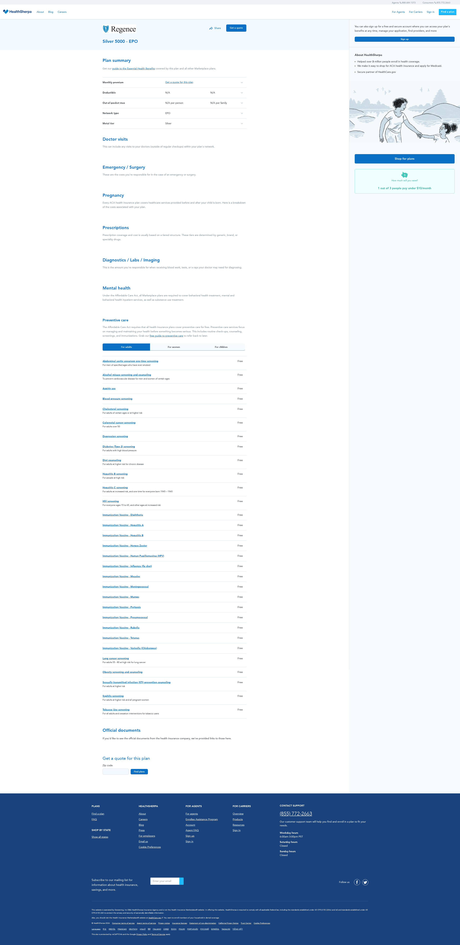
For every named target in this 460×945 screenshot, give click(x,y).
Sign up (405, 39)
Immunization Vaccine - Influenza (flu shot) (127, 566)
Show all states (100, 837)
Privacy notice (164, 923)
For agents (192, 813)
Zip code (108, 765)
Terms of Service (158, 934)
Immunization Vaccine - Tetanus (121, 637)
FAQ (94, 819)
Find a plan (447, 11)
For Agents (398, 11)
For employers (147, 835)
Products (238, 819)
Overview (238, 813)
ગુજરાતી (143, 929)
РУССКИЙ (204, 929)
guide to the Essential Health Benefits (133, 68)
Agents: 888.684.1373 (404, 2)
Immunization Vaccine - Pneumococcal (125, 617)
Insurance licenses (179, 923)
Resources (238, 824)
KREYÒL (112, 929)
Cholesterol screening (115, 409)
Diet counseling (112, 460)
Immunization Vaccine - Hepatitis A (123, 525)
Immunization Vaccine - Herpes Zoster (125, 545)
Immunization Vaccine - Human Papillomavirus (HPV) (133, 555)
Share (217, 28)
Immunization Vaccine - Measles (121, 576)
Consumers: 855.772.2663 (436, 2)
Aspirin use (109, 388)
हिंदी (149, 929)
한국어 (173, 929)
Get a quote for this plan (179, 82)
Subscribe (181, 881)
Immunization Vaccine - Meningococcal (126, 586)
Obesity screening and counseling (122, 672)
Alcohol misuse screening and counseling (127, 374)
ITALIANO (157, 929)
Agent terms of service (146, 923)
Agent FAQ (192, 830)
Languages (96, 929)
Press (142, 830)
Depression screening (115, 436)
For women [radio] (174, 347)
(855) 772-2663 (296, 814)
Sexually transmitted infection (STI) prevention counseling (137, 682)
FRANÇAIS (122, 929)
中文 (104, 929)
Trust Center (246, 923)
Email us (143, 841)
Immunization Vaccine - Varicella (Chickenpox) (130, 648)
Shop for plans (404, 158)
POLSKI (182, 929)
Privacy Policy (141, 934)
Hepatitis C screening (115, 487)
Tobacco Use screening (116, 709)
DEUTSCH (133, 929)
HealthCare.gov (154, 918)
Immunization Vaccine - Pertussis (122, 607)
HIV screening (111, 501)
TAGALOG (226, 929)
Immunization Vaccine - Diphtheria (123, 514)
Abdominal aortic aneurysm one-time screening (130, 361)
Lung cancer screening (116, 658)
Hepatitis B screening (115, 473)
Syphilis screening (113, 696)
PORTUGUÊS (192, 929)
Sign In (237, 830)
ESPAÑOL (215, 929)
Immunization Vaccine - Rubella (121, 627)
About (40, 11)
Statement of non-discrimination (202, 923)
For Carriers (415, 11)
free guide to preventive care (166, 335)
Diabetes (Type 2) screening (119, 446)
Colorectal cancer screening (119, 422)
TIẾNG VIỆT (238, 929)
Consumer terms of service (123, 923)
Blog (50, 11)
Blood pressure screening (117, 398)
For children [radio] (221, 347)
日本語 (166, 929)
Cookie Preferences (150, 847)
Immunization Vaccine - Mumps (121, 596)
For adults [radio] (126, 347)
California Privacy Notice (228, 923)
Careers (62, 11)
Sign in (430, 11)
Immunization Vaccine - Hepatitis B (123, 535)
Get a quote (236, 27)
